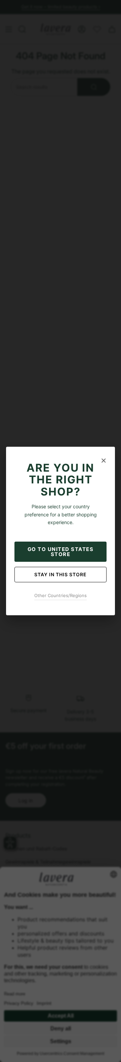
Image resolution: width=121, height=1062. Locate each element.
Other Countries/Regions (60, 595)
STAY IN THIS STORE (60, 574)
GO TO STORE (61, 551)
